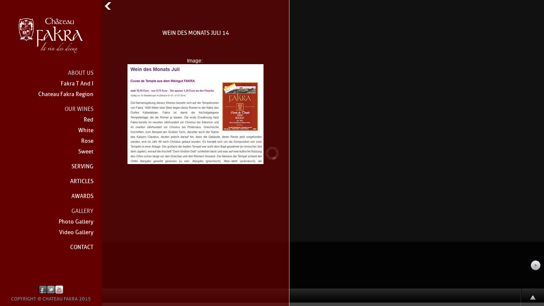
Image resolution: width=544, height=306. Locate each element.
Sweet (86, 152)
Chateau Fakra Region (66, 94)
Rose (87, 141)
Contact (82, 247)
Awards (82, 196)
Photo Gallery (76, 222)
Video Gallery (76, 233)
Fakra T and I (77, 84)
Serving (82, 167)
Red (89, 120)
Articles (82, 181)
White (86, 131)
